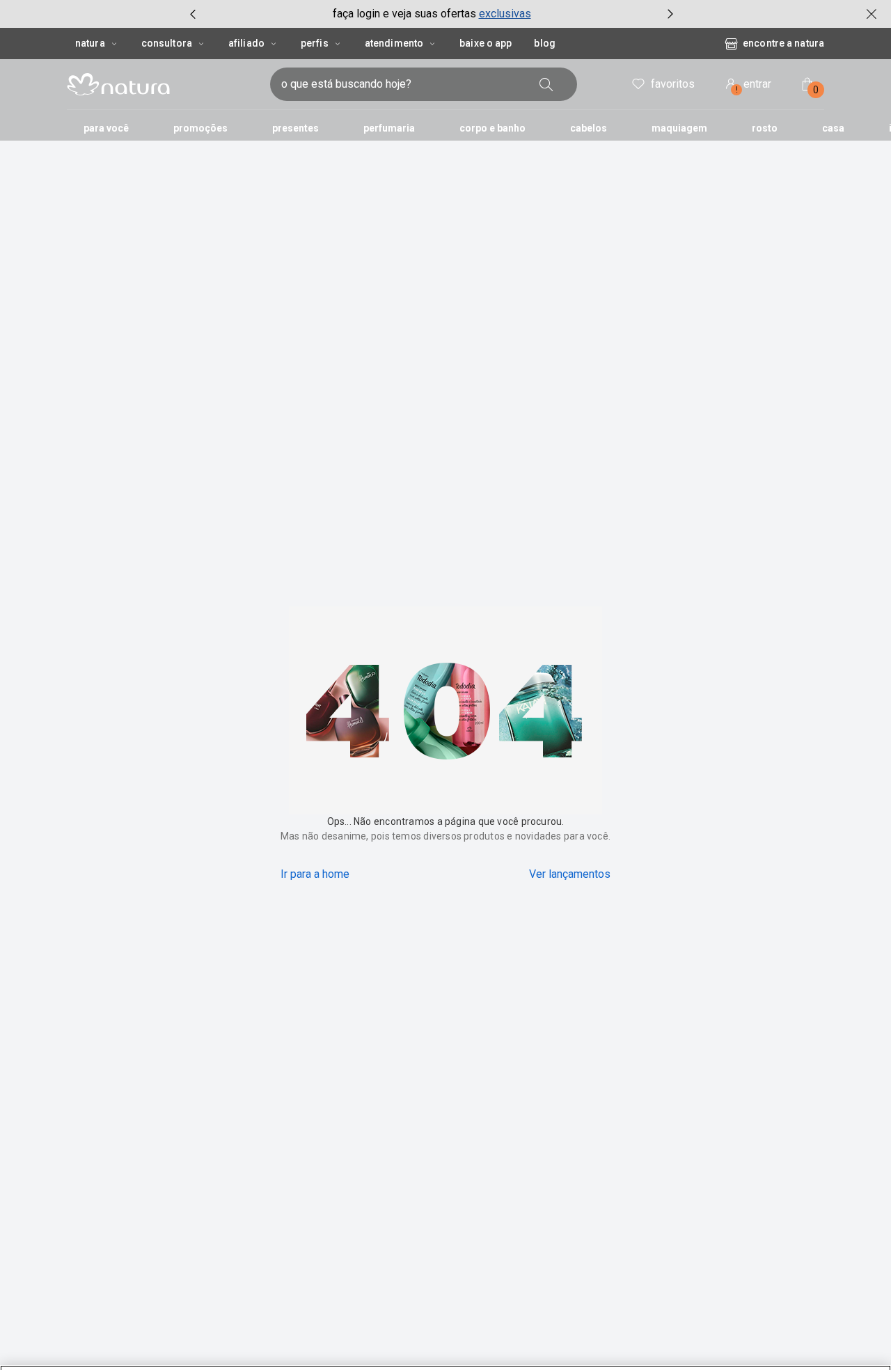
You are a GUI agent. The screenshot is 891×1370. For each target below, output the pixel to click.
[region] (445, 1345)
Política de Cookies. (157, 1354)
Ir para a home (315, 874)
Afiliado (246, 43)
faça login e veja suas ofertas (404, 13)
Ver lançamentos (569, 874)
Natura (90, 43)
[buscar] (546, 84)
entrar (754, 86)
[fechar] (871, 14)
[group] (431, 14)
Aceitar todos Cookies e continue (742, 1343)
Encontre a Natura (783, 43)
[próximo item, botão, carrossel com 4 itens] (670, 14)
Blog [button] (544, 43)
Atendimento (394, 43)
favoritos (673, 83)
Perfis (315, 43)
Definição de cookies (593, 1343)
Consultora (166, 43)
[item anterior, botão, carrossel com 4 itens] (193, 14)
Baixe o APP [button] (485, 43)
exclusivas (505, 13)
